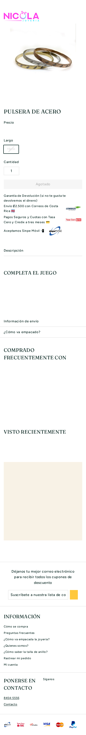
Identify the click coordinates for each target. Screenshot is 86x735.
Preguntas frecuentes (19, 633)
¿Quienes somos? (16, 645)
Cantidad (11, 162)
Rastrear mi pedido (17, 658)
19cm (11, 149)
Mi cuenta (11, 664)
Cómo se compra (16, 626)
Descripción (13, 250)
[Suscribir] (74, 595)
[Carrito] (79, 16)
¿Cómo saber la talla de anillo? (26, 651)
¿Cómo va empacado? (22, 332)
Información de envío (21, 321)
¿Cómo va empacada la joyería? (27, 639)
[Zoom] (82, 100)
